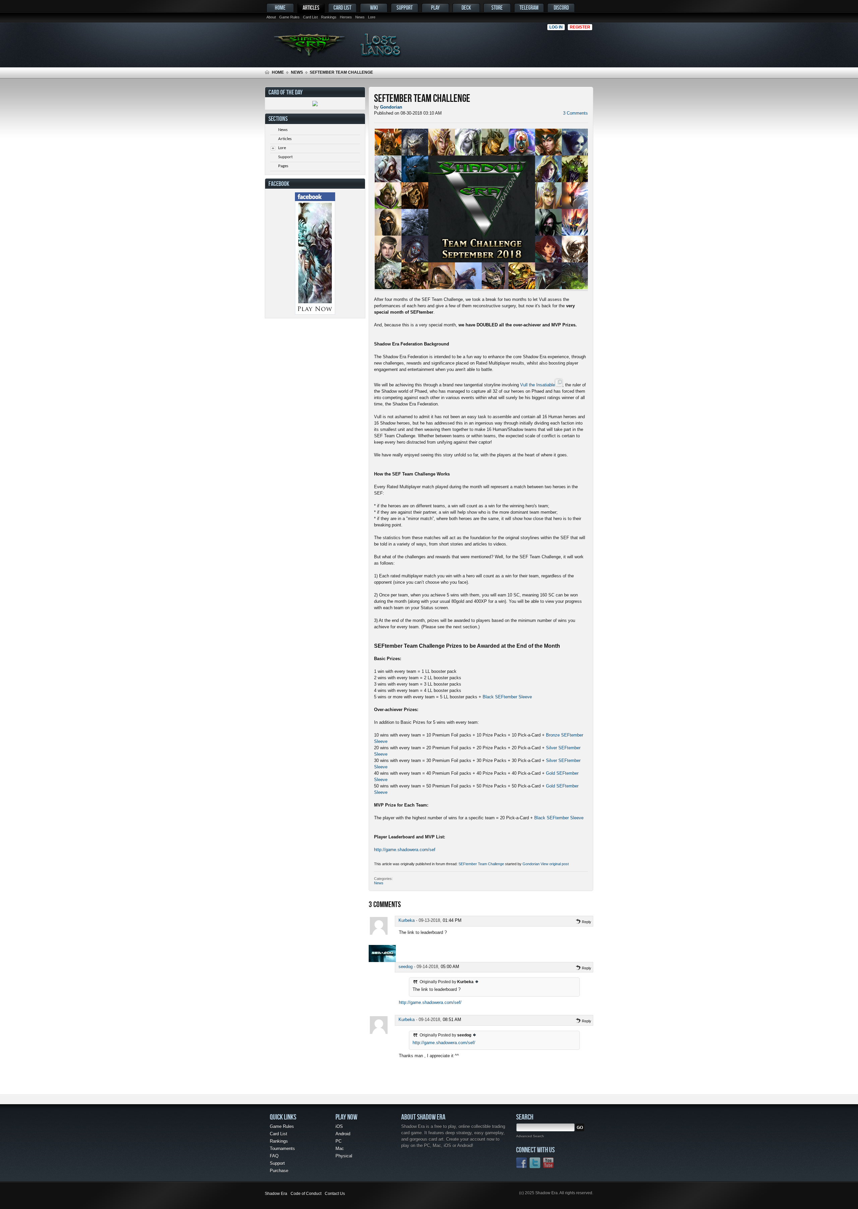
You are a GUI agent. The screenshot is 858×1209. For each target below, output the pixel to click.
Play (435, 7)
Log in (556, 27)
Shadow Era (276, 1193)
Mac (339, 1148)
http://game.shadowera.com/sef (404, 849)
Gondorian (531, 864)
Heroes (346, 17)
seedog (406, 966)
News (360, 17)
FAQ (274, 1155)
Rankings (328, 17)
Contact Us (335, 1193)
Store (497, 7)
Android (342, 1133)
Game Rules (289, 17)
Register (580, 27)
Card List (310, 17)
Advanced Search (530, 1136)
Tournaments (282, 1148)
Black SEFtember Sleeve (507, 696)
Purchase (279, 1170)
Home (280, 7)
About (271, 17)
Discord (561, 7)
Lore (371, 17)
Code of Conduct (306, 1193)
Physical (343, 1155)
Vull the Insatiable (537, 384)
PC (338, 1141)
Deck (466, 7)
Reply (586, 922)
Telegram (529, 7)
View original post (555, 864)
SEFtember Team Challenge (481, 864)
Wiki (374, 7)
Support (404, 7)
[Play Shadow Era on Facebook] (315, 313)
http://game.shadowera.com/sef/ (430, 1002)
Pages (283, 166)
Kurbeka (407, 920)
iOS (339, 1126)
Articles (311, 7)
